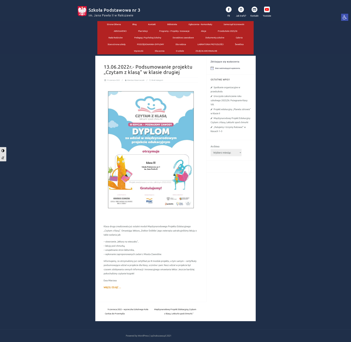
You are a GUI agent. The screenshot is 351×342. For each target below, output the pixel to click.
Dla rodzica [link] (181, 44)
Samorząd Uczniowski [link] (234, 24)
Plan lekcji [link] (143, 31)
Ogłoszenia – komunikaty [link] (200, 24)
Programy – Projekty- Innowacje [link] (174, 31)
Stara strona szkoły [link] (116, 44)
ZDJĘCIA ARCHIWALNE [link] (206, 51)
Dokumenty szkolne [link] (214, 37)
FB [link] (228, 16)
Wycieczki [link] (138, 51)
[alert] (233, 68)
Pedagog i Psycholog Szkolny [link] (147, 37)
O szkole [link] (180, 51)
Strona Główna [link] (114, 24)
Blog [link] (134, 24)
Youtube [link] (267, 16)
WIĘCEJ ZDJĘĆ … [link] (112, 287)
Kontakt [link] (254, 16)
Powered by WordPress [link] (137, 335)
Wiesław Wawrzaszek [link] (136, 80)
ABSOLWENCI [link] (120, 31)
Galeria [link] (239, 37)
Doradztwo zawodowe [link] (183, 37)
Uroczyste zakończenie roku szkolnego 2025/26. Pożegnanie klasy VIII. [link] (229, 100)
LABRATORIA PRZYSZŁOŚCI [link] (210, 44)
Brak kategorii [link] (157, 80)
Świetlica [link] (239, 44)
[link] (344, 17)
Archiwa (215, 146)
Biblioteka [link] (172, 24)
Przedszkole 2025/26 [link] (227, 31)
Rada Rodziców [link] (115, 37)
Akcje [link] (203, 31)
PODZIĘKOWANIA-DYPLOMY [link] (150, 44)
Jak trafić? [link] (241, 16)
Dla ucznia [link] (159, 51)
